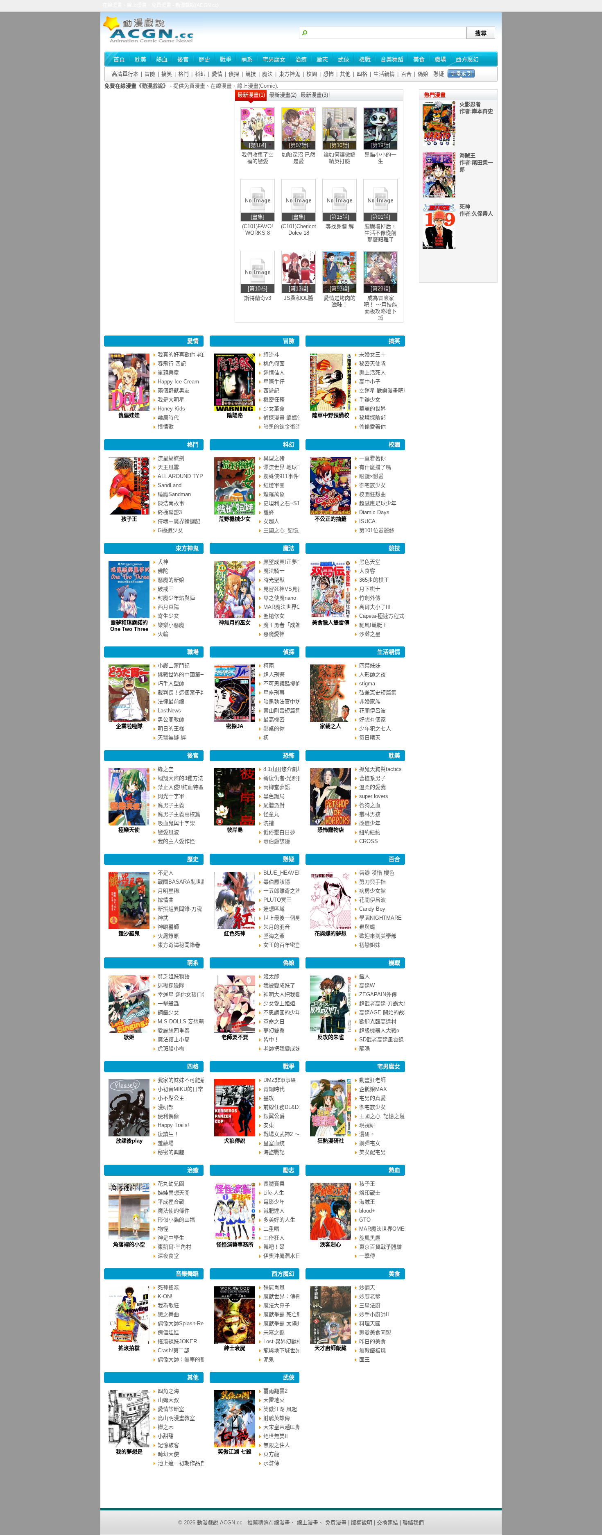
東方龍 (271, 1454)
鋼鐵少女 (168, 1012)
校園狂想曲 (372, 494)
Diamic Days (374, 512)
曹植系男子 (372, 778)
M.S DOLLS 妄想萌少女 (186, 1021)
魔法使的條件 (174, 1211)
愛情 (217, 74)
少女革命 (274, 409)
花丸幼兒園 (171, 1184)
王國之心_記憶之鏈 (286, 530)
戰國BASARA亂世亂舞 (185, 882)
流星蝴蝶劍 (171, 458)
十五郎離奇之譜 (282, 891)
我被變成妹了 (279, 985)
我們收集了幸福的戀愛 (258, 158)
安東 (268, 1125)
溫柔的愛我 (372, 787)
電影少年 (274, 1202)
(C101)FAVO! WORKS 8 (257, 229)
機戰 (394, 962)
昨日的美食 (372, 1341)
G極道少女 (170, 530)
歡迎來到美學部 (377, 936)
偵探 (234, 74)
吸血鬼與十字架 (176, 823)
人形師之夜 (372, 674)
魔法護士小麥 (174, 1039)
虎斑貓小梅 (171, 1048)
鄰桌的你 (274, 729)
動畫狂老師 (372, 1080)
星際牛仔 (274, 382)
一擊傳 (367, 1256)
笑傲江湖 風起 (280, 1409)
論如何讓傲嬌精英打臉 (339, 158)
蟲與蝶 (367, 927)
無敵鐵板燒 (372, 1350)
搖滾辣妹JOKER (177, 1341)
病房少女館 (372, 891)
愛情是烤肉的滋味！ (339, 301)
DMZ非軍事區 (279, 1080)
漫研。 (367, 1134)
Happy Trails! (173, 1125)
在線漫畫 (279, 1522)
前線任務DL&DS (282, 1107)
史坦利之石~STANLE (288, 503)
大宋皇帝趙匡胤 (282, 1427)
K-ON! (165, 1296)
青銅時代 (274, 1089)
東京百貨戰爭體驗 (380, 1247)
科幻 (200, 74)
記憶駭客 (168, 1445)
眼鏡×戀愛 (371, 476)
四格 (362, 74)
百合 (406, 74)
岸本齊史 (482, 111)
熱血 (394, 1170)
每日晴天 (369, 738)
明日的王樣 (171, 729)
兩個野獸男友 (174, 391)
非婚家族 (369, 701)
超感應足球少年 (377, 503)
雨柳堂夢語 (276, 787)
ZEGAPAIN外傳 (378, 994)
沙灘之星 (369, 634)
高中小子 (369, 382)
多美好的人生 (279, 1220)
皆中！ (271, 1039)
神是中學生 (171, 1238)
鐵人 (364, 976)
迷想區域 (274, 909)
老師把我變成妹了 (284, 1048)
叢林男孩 (369, 814)
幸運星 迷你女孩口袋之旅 (188, 994)
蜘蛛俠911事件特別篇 (289, 476)
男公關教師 (171, 719)
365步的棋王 (374, 580)
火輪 (163, 634)
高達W (367, 985)
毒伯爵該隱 (276, 841)
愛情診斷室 (171, 1409)
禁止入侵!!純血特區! (181, 787)
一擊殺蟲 (168, 1003)
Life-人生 (273, 1193)
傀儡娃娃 (168, 1332)
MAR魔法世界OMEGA (290, 607)
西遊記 (271, 391)
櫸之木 (166, 1427)
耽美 (394, 755)
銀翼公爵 (274, 1116)
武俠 (288, 1377)
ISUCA (367, 521)
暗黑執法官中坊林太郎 (290, 701)
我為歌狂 (168, 1305)
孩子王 (367, 1184)
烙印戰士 (369, 1193)
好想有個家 (372, 719)
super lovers (373, 796)
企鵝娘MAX (373, 1089)
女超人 (271, 521)
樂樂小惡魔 (171, 625)
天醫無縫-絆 (172, 738)
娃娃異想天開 (174, 1193)
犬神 (163, 562)
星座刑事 (274, 692)
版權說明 (361, 1522)
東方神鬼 (289, 74)
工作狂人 (274, 1238)
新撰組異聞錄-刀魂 (180, 909)
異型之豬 (274, 458)
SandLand (169, 485)
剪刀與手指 (372, 882)
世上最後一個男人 (284, 918)
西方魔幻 (283, 1273)
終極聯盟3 (170, 512)
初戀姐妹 (369, 945)
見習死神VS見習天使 (288, 589)
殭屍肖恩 (274, 1287)
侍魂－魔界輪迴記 (179, 521)
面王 (364, 1359)
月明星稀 (168, 891)
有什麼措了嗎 (375, 467)
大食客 (367, 571)
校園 (311, 74)
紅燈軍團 (274, 485)
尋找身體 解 (340, 226)
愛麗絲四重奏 (174, 1030)
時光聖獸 (274, 580)
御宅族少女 (372, 485)
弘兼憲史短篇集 (377, 692)
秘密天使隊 (372, 364)
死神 (464, 207)
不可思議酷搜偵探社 (287, 683)
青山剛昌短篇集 (282, 710)
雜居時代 (168, 418)
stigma (367, 683)
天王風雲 (168, 467)
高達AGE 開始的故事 (384, 1012)
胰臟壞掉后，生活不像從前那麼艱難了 (380, 233)
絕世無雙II (275, 1436)
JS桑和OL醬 (298, 298)
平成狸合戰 (171, 1202)
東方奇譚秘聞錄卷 (179, 945)
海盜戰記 (274, 1152)
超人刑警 (274, 674)
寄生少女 (168, 616)
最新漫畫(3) (314, 95)
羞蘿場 (166, 1143)
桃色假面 (274, 364)
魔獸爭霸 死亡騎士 (285, 1314)
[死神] (439, 247)
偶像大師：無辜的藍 (182, 1359)
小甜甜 (166, 1436)
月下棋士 (369, 589)
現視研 (367, 1125)
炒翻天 (367, 1287)
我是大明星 (171, 400)
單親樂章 (168, 373)
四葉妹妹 (369, 665)
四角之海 (168, 1391)
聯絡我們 (413, 1522)
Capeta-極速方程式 (381, 616)
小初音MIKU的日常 (180, 1089)
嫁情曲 (166, 900)
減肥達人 (274, 1211)
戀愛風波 (168, 832)
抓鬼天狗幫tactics (380, 769)
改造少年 (369, 823)
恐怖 (328, 74)
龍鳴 (364, 1048)
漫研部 (166, 1107)
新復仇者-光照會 (282, 778)
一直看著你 (372, 458)
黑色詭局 (274, 796)
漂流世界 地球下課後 (288, 467)
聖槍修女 (274, 616)
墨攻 (268, 1098)
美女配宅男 (372, 1152)
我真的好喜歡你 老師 (182, 354)
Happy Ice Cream (178, 382)
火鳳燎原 (168, 936)
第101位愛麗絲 (376, 530)
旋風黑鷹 (369, 1238)
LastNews (169, 710)
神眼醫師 (168, 927)
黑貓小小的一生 (380, 158)
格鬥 (183, 74)
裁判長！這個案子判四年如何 (192, 692)
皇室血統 (274, 1143)
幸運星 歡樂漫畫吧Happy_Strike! (398, 391)
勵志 (288, 1170)
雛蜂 (268, 512)
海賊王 (367, 1202)
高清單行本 (125, 74)
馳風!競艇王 (373, 625)
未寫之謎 (274, 1332)
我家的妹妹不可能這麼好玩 (190, 1080)
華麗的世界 (372, 409)
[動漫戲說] (151, 43)
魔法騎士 (274, 571)
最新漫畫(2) (282, 95)
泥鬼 (268, 1359)
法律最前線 (171, 701)
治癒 (193, 1170)
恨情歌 (166, 427)
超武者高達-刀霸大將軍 (386, 1003)
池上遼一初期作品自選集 (187, 1463)
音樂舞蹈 (187, 1273)
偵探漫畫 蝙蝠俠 (282, 418)
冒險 (150, 74)
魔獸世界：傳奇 (282, 1296)
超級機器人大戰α (379, 1030)
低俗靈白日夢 (279, 832)
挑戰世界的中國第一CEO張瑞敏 (195, 674)
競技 (250, 74)
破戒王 (166, 589)
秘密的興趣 (171, 1152)
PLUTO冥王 (277, 900)
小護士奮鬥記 (174, 665)
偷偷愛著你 (372, 427)
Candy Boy (372, 909)
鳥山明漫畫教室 (176, 1418)
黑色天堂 (369, 562)
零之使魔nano (279, 598)
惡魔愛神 (274, 634)
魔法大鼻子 (276, 1305)
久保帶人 (482, 214)
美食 (394, 1273)
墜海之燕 (274, 936)
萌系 (193, 962)
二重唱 (271, 1229)
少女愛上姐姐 (279, 1003)
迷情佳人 (274, 373)
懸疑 (438, 74)
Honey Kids (171, 409)
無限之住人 (276, 1445)
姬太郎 (271, 976)
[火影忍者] (439, 144)
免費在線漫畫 (120, 86)
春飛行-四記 (172, 364)
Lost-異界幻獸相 (282, 1341)
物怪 (163, 1229)
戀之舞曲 (168, 1314)
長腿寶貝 (274, 1184)
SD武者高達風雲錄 (381, 1039)
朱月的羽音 (276, 927)
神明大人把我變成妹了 (290, 994)
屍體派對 (274, 805)
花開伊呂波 (372, 710)
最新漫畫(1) (251, 95)
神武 (163, 918)
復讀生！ (168, 1134)
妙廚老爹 (369, 1296)
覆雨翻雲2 (275, 1391)
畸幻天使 (168, 1454)
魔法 (267, 74)
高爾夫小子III (375, 607)
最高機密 (274, 719)
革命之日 (274, 1021)
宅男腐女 (388, 1066)
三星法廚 (369, 1305)
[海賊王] (439, 196)
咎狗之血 (369, 805)
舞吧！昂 (274, 1247)
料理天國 (369, 1323)
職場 (193, 651)
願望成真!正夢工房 (285, 562)
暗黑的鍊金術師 (282, 427)
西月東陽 (168, 607)
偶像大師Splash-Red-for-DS (190, 1323)
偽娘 (423, 74)
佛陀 (163, 571)
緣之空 (166, 769)
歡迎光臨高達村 (377, 1021)
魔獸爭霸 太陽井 (282, 1323)
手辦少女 (369, 400)
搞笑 (166, 74)
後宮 (193, 755)
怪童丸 (271, 814)
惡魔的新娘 (171, 580)
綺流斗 (271, 354)
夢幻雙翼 (274, 1030)
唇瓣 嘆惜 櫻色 (376, 873)
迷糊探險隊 (171, 985)
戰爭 (288, 1066)
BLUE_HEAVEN (282, 873)
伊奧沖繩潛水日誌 (284, 1256)
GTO (365, 1220)
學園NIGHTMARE (380, 918)
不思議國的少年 (282, 1012)
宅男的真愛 (372, 1098)
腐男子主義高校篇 (179, 814)
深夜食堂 (168, 1256)
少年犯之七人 (375, 729)
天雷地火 (274, 1400)
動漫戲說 (207, 1522)
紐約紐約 (369, 832)
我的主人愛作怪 (176, 841)
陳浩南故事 (171, 503)
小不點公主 (171, 1098)
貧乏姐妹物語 (174, 976)
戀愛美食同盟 (375, 1332)
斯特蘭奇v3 (257, 298)
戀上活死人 (372, 373)
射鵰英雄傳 (276, 1418)
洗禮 (268, 823)
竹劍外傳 (369, 598)
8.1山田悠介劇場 (283, 769)
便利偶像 (168, 1116)
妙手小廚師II (374, 1314)
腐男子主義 (171, 805)
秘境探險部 (372, 418)
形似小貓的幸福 (176, 1220)
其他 (345, 74)
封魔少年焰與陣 (176, 598)
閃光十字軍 (171, 796)
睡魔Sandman (174, 494)
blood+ (367, 1211)
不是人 (166, 873)
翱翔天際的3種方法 (180, 778)
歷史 (193, 859)
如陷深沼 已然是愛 (298, 158)
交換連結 (387, 1522)
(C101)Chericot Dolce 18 (298, 229)
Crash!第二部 (173, 1350)
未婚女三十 (372, 354)
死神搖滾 (168, 1287)
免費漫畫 (335, 1522)
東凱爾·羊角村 (174, 1247)
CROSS (368, 841)
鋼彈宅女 (369, 1143)
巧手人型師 (171, 683)
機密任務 (274, 400)
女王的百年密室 (282, 945)
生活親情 (384, 74)
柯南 (268, 665)
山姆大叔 (168, 1400)
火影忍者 (470, 104)
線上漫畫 (307, 1522)
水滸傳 (271, 1463)
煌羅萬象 (274, 494)
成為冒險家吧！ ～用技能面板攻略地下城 (380, 308)
